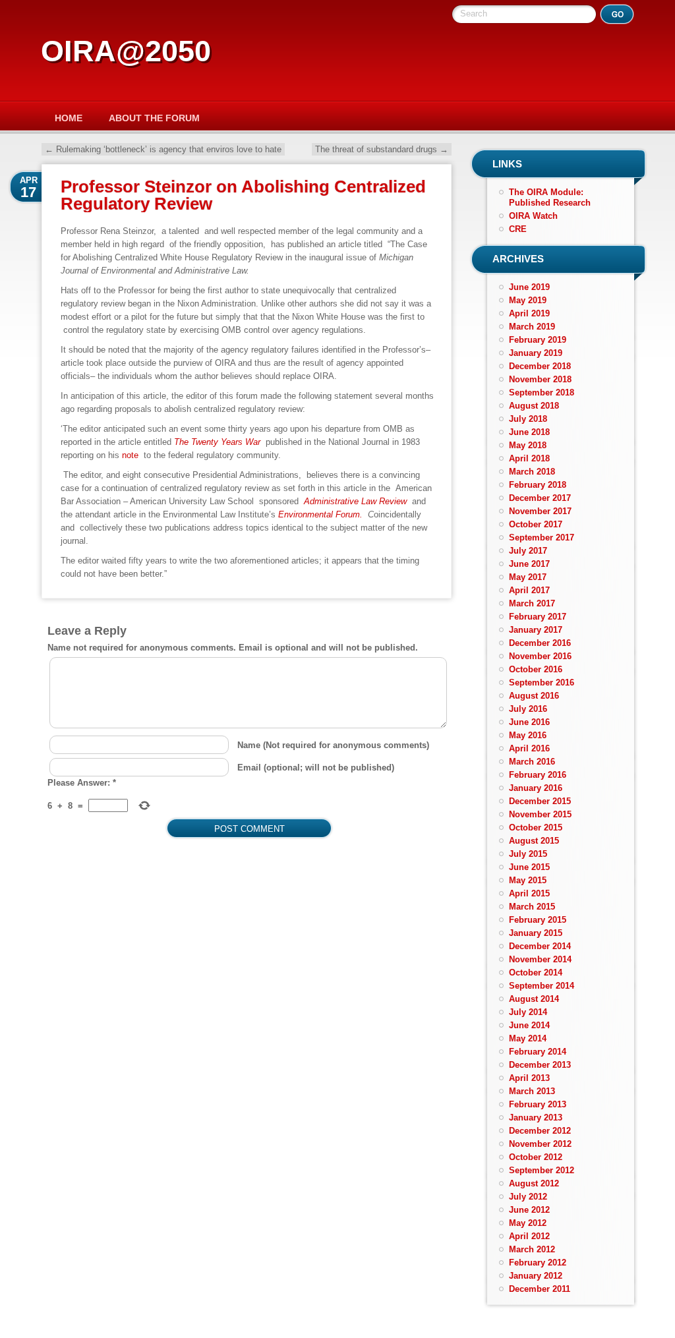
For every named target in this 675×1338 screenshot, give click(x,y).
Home (68, 118)
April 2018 (529, 458)
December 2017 (540, 498)
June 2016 (529, 722)
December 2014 (540, 946)
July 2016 (528, 709)
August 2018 (534, 406)
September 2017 (541, 537)
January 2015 (535, 933)
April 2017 (529, 590)
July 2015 (528, 854)
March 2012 (532, 1249)
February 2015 (537, 920)
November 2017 (540, 511)
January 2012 (535, 1276)
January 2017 (535, 630)
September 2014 (541, 986)
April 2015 (529, 893)
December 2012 (540, 1131)
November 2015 (540, 814)
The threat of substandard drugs (381, 149)
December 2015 (540, 801)
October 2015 (535, 827)
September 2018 (541, 392)
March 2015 (532, 907)
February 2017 (537, 617)
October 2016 (535, 669)
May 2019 (527, 300)
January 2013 (535, 1117)
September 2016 (541, 682)
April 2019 (529, 313)
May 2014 (527, 1038)
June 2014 (529, 1025)
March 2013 (532, 1091)
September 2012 (541, 1170)
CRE (518, 229)
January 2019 (535, 353)
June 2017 (529, 564)
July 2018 (528, 419)
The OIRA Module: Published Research (550, 197)
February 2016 (537, 775)
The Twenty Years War (217, 442)
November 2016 (540, 656)
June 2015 (529, 867)
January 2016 (535, 788)
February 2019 (537, 340)
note (130, 455)
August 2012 (534, 1183)
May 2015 (527, 880)
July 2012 (528, 1197)
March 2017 (532, 603)
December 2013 (540, 1065)
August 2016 (534, 696)
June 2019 (529, 287)
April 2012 (529, 1236)
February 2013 (537, 1104)
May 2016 (527, 735)
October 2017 (535, 524)
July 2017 (528, 551)
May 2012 (527, 1223)
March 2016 (532, 762)
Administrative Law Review (355, 501)
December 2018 (540, 366)
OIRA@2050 (126, 51)
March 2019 (532, 327)
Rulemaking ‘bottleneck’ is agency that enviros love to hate (163, 149)
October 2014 (535, 972)
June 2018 (529, 432)
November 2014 (540, 959)
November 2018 (540, 379)
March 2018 (532, 472)
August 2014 (534, 999)
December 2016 (540, 643)
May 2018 (527, 445)
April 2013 (529, 1078)
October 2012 (535, 1157)
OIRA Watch (533, 216)
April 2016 (529, 748)
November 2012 (540, 1144)
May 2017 (527, 577)
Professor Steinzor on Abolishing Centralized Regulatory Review (243, 195)
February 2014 (537, 1052)
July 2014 (528, 1012)
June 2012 (529, 1210)
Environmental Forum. (320, 514)
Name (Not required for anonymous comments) (333, 745)
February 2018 (537, 485)
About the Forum (154, 118)
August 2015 (534, 841)
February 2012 (537, 1262)
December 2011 (539, 1289)
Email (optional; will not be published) (315, 767)
